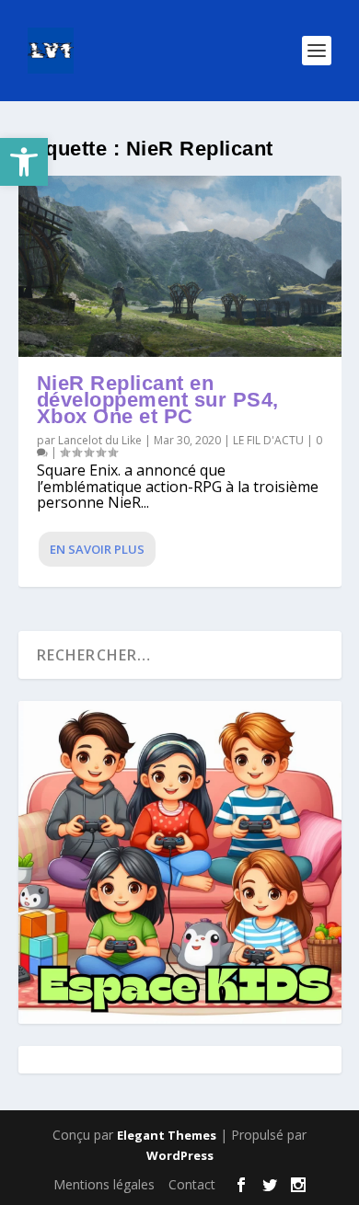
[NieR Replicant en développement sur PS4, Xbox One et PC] (180, 266)
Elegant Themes (166, 1135)
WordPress (180, 1155)
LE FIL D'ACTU (268, 440)
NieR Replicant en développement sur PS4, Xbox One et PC (158, 400)
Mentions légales (104, 1184)
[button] (24, 162)
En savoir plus (97, 549)
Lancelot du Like (100, 440)
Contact (191, 1184)
